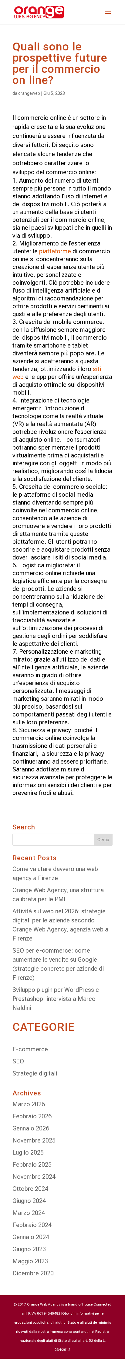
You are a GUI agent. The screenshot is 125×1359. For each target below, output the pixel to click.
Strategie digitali (34, 1073)
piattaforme (55, 251)
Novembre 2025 (34, 1140)
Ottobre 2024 (30, 1188)
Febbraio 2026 (32, 1116)
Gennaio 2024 (30, 1237)
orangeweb (29, 93)
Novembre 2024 (34, 1176)
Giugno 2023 (29, 1249)
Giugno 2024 (29, 1200)
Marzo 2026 (28, 1104)
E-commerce (30, 1049)
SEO (18, 1061)
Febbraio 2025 (32, 1164)
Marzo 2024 (28, 1212)
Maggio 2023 (30, 1261)
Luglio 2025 (28, 1152)
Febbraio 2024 (32, 1225)
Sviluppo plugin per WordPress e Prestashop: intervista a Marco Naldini (55, 998)
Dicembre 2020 (33, 1273)
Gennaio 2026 (30, 1128)
